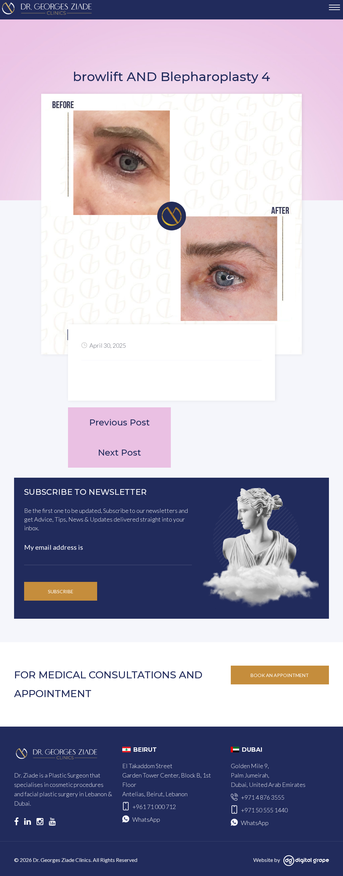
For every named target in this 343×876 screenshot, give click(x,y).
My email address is (53, 547)
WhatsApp (146, 819)
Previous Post (119, 422)
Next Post (119, 452)
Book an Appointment (280, 675)
